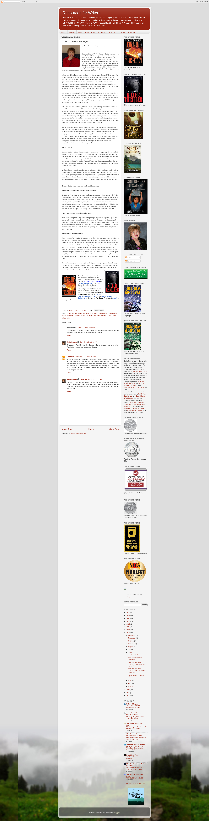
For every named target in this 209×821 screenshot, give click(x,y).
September (132, 644)
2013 (128, 633)
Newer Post (67, 429)
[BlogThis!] (97, 310)
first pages (93, 313)
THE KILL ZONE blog (139, 371)
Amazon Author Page (134, 410)
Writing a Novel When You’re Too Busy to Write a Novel (135, 768)
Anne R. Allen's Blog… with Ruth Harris (134, 713)
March (130, 686)
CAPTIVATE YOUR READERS (134, 388)
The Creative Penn (133, 734)
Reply (69, 335)
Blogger (116, 813)
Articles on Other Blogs (86, 32)
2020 (128, 618)
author (100, 46)
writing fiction (66, 318)
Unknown (70, 356)
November (132, 638)
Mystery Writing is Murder (135, 783)
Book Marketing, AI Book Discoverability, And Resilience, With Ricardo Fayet (136, 737)
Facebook (135, 408)
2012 (128, 690)
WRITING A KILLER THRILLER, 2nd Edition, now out (137, 670)
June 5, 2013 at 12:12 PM (86, 327)
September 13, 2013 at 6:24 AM (86, 356)
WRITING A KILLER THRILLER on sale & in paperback (136, 664)
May (130, 680)
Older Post (114, 429)
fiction (69, 313)
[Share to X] (99, 310)
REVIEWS (112, 32)
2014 (128, 630)
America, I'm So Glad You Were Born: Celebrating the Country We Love (134, 748)
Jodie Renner (102, 313)
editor (95, 46)
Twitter (142, 408)
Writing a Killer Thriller (108, 315)
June (130, 652)
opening (70, 315)
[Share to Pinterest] (103, 310)
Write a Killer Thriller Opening (135, 658)
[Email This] (95, 310)
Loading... (127, 597)
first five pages (77, 313)
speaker (106, 46)
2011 (128, 693)
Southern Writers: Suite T (135, 744)
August (130, 646)
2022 (128, 612)
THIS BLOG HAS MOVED (134, 778)
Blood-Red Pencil (132, 755)
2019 (128, 621)
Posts (129, 257)
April (130, 683)
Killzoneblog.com (132, 704)
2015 (128, 627)
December (132, 635)
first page (86, 313)
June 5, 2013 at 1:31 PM (88, 342)
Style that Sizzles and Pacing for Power (87, 315)
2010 (128, 696)
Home (63, 32)
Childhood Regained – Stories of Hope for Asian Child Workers (134, 404)
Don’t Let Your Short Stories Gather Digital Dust (135, 717)
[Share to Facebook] (101, 310)
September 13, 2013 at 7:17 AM (91, 379)
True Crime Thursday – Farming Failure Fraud (133, 706)
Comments (131, 261)
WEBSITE (101, 32)
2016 (128, 624)
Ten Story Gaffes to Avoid (136, 655)
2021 (128, 615)
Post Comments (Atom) (79, 433)
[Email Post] (91, 310)
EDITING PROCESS (127, 32)
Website (127, 408)
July (129, 649)
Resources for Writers (81, 13)
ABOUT (72, 32)
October (131, 641)
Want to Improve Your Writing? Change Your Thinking (136, 728)
